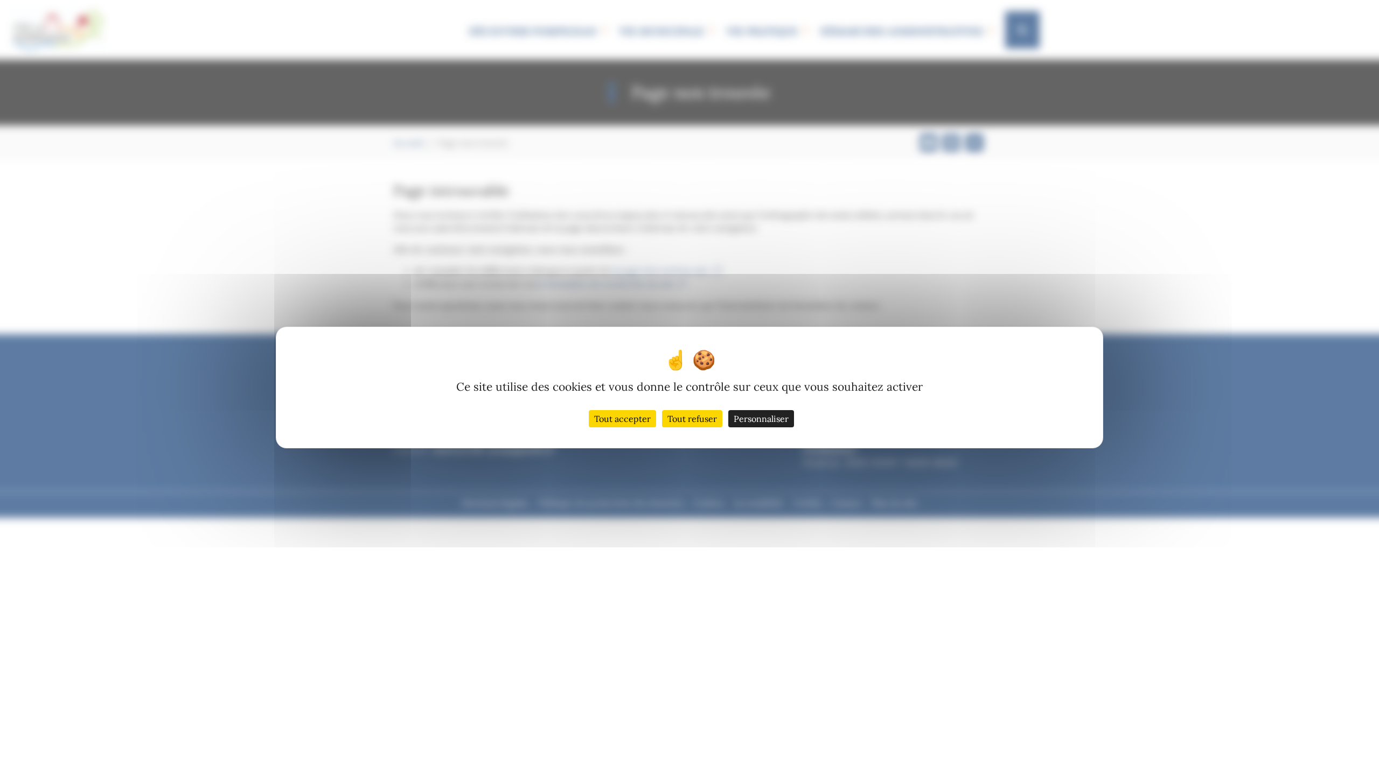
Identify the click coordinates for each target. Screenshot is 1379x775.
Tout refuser (692, 418)
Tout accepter (622, 418)
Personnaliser (761, 418)
